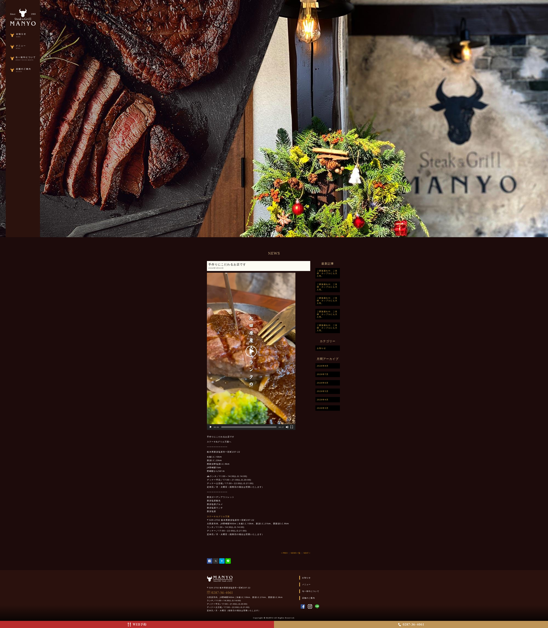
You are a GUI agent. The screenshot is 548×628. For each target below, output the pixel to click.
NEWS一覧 (295, 553)
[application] (251, 351)
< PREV (284, 553)
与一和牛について (310, 591)
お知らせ (321, 348)
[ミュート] (287, 427)
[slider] (248, 427)
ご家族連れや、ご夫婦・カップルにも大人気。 (327, 273)
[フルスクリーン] (291, 427)
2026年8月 (323, 365)
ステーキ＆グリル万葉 (218, 516)
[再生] (210, 427)
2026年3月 (323, 408)
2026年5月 (323, 391)
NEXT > (307, 553)
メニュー (306, 584)
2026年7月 (323, 374)
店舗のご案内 (308, 598)
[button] (251, 351)
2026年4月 (323, 399)
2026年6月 (323, 382)
